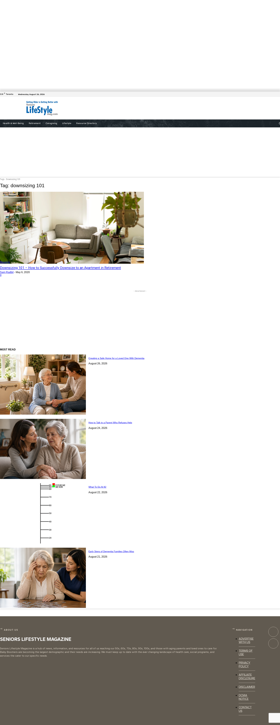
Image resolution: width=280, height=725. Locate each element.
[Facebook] (278, 94)
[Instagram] (273, 643)
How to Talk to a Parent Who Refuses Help (110, 422)
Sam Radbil (7, 272)
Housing (5, 262)
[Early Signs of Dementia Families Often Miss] (43, 578)
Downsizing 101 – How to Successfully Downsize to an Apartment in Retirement (60, 268)
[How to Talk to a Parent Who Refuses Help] (43, 449)
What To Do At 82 (97, 487)
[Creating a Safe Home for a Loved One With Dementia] (43, 384)
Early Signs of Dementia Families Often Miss (111, 551)
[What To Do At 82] (43, 513)
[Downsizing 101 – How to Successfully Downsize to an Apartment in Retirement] (72, 228)
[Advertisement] (143, 108)
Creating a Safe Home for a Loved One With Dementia (116, 358)
